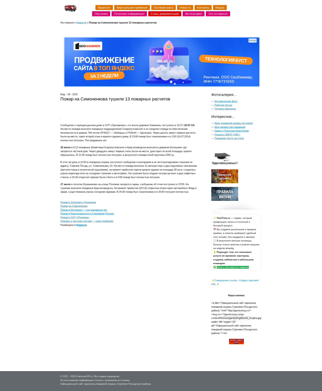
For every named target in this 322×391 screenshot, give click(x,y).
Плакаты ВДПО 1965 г (227, 134)
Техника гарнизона (225, 108)
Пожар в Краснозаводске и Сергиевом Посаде (87, 213)
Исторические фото (225, 101)
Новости (81, 22)
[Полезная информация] (224, 200)
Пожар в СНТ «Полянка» (74, 217)
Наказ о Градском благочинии (231, 130)
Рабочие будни (223, 105)
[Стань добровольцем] (224, 182)
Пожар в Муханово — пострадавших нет (83, 209)
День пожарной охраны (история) (233, 123)
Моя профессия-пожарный (229, 127)
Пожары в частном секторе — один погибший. (87, 221)
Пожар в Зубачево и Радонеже (78, 202)
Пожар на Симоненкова (73, 206)
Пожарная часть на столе (229, 138)
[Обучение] (224, 164)
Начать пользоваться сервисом (233, 267)
